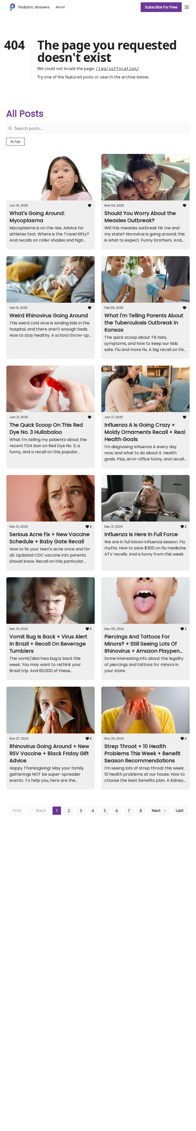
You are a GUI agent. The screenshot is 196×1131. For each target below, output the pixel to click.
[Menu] (187, 6)
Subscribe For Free (161, 7)
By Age (15, 141)
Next (156, 810)
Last (180, 810)
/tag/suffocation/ (117, 68)
